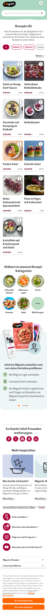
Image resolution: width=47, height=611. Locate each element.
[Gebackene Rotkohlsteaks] (34, 79)
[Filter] (6, 47)
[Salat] (23, 305)
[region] (23, 590)
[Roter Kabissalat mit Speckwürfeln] (13, 195)
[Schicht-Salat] (34, 157)
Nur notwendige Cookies (23, 600)
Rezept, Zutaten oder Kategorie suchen (23, 13)
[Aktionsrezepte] (23, 284)
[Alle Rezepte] (37, 305)
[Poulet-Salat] (13, 157)
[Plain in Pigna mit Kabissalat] (34, 195)
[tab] (23, 560)
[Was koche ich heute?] (18, 477)
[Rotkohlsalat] (34, 118)
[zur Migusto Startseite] (9, 3)
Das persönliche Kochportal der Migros (19, 507)
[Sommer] (9, 305)
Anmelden (25, 406)
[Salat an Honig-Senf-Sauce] (13, 79)
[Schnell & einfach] (9, 284)
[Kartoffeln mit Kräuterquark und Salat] (13, 236)
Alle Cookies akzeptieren (23, 607)
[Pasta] (37, 284)
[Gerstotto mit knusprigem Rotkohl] (13, 118)
